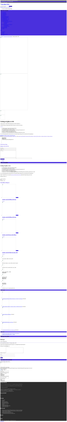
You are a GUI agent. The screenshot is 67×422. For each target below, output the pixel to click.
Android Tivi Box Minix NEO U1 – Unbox (8, 334)
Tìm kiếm (10, 6)
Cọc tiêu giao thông (5, 20)
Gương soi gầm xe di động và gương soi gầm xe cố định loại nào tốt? (12, 306)
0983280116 (2, 421)
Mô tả (3, 160)
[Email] (65, 413)
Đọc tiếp (17, 197)
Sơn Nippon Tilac (6, 26)
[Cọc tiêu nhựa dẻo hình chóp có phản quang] (5, 329)
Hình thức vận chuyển (5, 403)
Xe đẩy (3, 28)
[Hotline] (65, 406)
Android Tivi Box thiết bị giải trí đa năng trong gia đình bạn (10, 333)
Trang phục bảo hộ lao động (8, 36)
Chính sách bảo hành (5, 406)
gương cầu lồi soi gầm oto (29, 136)
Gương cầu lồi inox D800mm (6, 314)
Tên (1, 354)
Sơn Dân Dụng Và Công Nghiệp (7, 24)
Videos (3, 33)
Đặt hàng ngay (3, 380)
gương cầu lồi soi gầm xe (37, 136)
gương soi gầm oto (44, 136)
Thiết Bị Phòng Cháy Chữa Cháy (7, 21)
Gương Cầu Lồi (14, 136)
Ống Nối (5, 23)
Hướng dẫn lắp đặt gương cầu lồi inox (7, 322)
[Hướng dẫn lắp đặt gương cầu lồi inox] (5, 321)
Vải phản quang (4, 18)
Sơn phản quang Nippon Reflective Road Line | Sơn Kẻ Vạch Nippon (12, 298)
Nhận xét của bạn (3, 352)
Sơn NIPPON (6, 25)
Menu (1, 30)
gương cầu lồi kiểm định (22, 136)
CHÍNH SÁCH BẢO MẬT (6, 405)
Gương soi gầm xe (49, 136)
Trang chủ (3, 31)
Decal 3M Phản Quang (5, 16)
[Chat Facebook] (65, 410)
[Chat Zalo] (65, 408)
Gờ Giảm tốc (4, 12)
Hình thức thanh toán (5, 402)
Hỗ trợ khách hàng (5, 34)
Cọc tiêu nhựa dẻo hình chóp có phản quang (8, 413)
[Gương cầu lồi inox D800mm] (5, 313)
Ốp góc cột (3, 15)
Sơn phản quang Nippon (5, 19)
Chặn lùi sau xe (4, 14)
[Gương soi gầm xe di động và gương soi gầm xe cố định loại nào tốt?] (5, 305)
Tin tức (3, 32)
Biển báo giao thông (5, 17)
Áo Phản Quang (4, 27)
